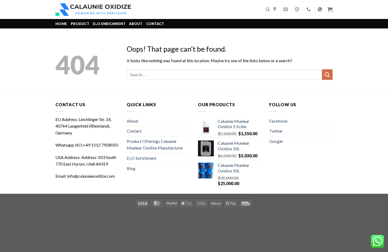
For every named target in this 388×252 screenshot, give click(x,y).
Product (80, 24)
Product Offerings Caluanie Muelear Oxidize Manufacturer (155, 145)
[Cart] (330, 9)
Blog (131, 168)
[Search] (268, 9)
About (135, 24)
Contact (155, 24)
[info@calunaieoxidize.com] (286, 9)
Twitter (276, 130)
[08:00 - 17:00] (297, 9)
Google (276, 141)
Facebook (278, 120)
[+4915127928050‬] (309, 9)
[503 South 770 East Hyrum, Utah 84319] (275, 9)
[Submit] (327, 74)
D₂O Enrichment (109, 24)
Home (61, 24)
